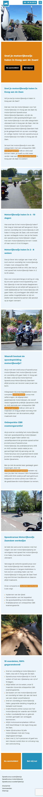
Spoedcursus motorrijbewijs (12, 779)
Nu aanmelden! (11, 761)
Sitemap (5, 791)
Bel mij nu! (32, 761)
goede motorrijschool (27, 156)
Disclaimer (6, 786)
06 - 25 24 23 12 (30, 2)
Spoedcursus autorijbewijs (12, 777)
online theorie (18, 395)
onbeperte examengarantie (16, 471)
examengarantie (11, 151)
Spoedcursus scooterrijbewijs (13, 781)
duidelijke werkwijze (29, 586)
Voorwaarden (7, 788)
